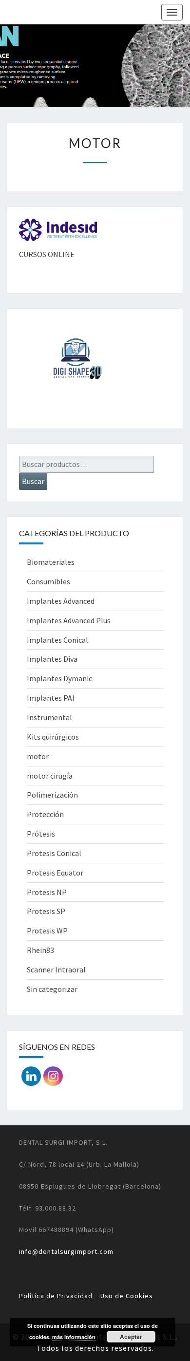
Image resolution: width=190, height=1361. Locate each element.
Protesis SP (46, 911)
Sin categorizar (52, 989)
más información (73, 1337)
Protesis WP (47, 930)
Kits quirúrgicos (53, 737)
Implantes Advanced (61, 601)
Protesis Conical (54, 853)
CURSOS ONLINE (47, 254)
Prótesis (41, 834)
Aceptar (131, 1336)
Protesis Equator (55, 872)
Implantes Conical (57, 640)
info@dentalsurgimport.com (66, 1251)
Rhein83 (40, 950)
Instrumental (49, 717)
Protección (45, 814)
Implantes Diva (52, 659)
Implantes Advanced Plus (69, 620)
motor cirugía (50, 776)
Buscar (33, 481)
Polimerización (52, 795)
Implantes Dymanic (59, 678)
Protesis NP (47, 892)
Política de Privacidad (56, 1295)
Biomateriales (51, 562)
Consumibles (48, 581)
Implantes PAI (51, 698)
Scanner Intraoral (56, 969)
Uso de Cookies (126, 1295)
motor (38, 756)
